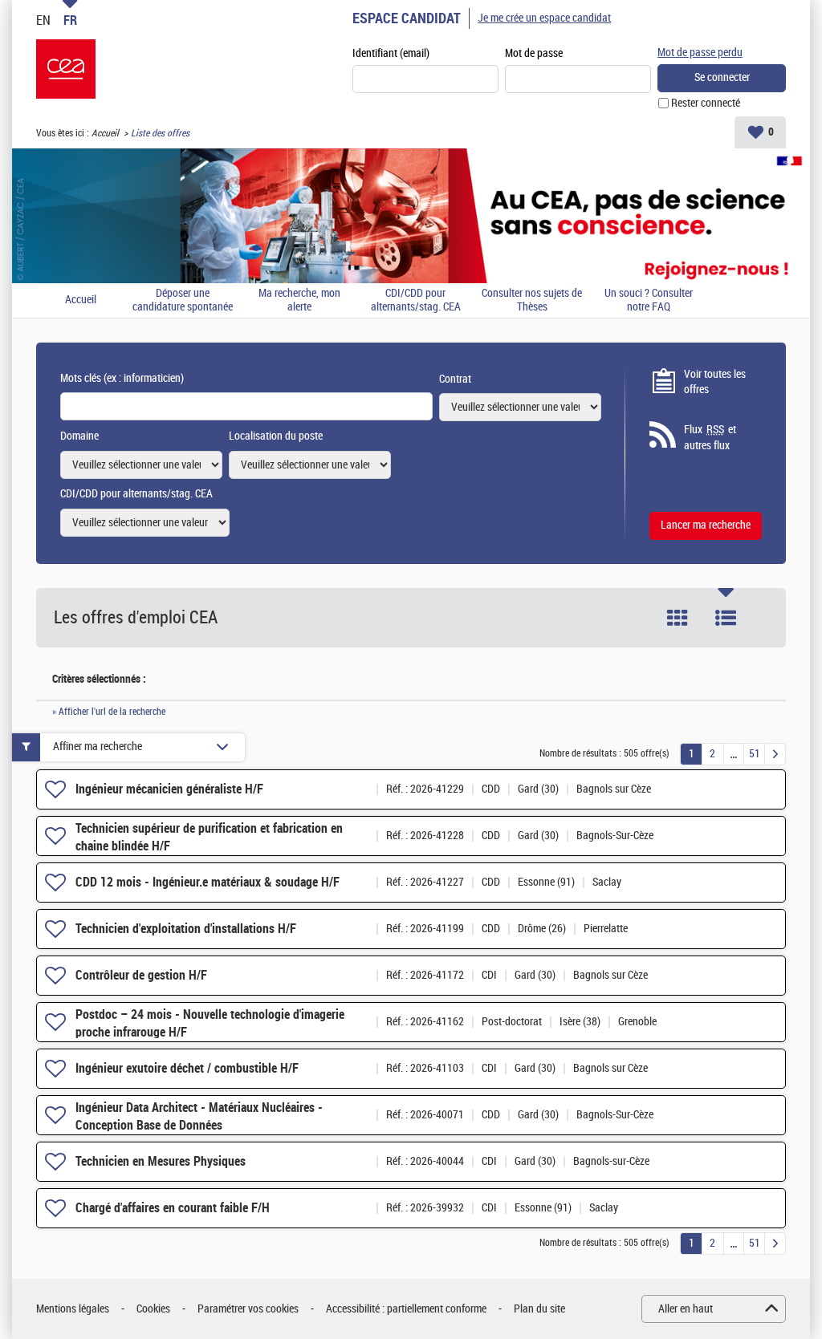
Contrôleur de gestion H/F (141, 975)
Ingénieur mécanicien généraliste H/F (169, 789)
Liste (726, 617)
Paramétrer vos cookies (248, 1309)
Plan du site (539, 1309)
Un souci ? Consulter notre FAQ (648, 300)
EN (43, 20)
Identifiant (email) (390, 53)
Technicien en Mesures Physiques (160, 1161)
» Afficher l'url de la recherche (108, 711)
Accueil (105, 133)
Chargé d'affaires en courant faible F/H (172, 1207)
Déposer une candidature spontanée (182, 300)
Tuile (677, 617)
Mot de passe (534, 53)
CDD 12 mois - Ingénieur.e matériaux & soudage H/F (207, 882)
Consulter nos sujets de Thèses (532, 300)
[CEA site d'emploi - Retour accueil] (66, 69)
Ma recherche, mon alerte (299, 300)
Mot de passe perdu (700, 52)
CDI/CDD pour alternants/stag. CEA (416, 300)
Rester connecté (705, 103)
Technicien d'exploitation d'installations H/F (185, 928)
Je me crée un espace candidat (544, 18)
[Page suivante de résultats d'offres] (775, 754)
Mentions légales (72, 1309)
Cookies (153, 1309)
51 (754, 754)
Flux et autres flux (710, 437)
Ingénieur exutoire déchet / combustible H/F (187, 1068)
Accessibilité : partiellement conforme (406, 1309)
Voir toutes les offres (715, 382)
